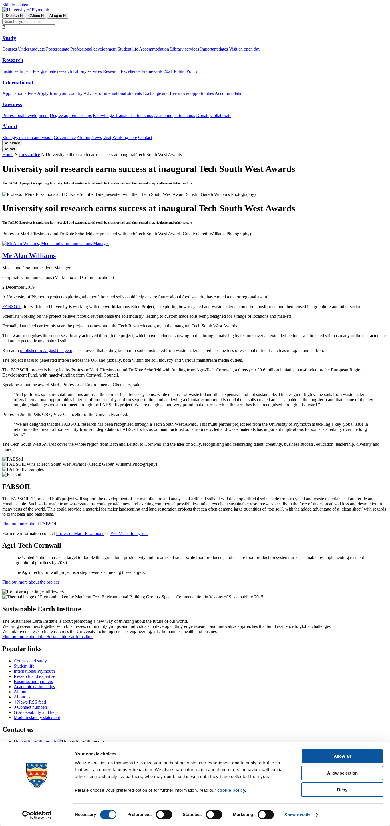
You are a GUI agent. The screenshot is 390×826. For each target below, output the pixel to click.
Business (12, 104)
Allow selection (342, 773)
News (96, 137)
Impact (25, 71)
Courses (9, 49)
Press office (29, 154)
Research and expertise (34, 676)
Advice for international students (112, 93)
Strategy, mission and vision (27, 137)
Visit (107, 137)
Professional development (93, 49)
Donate (202, 115)
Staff (10, 149)
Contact (145, 137)
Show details (297, 814)
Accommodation (154, 49)
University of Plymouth (35, 741)
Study (9, 38)
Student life (128, 49)
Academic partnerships (174, 115)
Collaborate (220, 115)
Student (12, 143)
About (9, 126)
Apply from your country (60, 93)
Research (12, 60)
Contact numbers (31, 707)
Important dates (214, 49)
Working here (124, 137)
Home (7, 154)
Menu (36, 15)
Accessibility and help (36, 712)
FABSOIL (11, 306)
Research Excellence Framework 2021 (138, 71)
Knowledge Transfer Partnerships (123, 115)
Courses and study (30, 660)
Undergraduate (31, 49)
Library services (184, 49)
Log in (57, 15)
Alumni (83, 137)
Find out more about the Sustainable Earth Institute (47, 636)
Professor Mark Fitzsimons (80, 533)
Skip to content (15, 4)
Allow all (342, 756)
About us (22, 696)
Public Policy (186, 71)
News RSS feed (30, 702)
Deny (342, 789)
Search (14, 15)
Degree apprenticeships (71, 115)
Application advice (19, 93)
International (17, 82)
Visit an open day (244, 49)
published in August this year (46, 350)
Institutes (10, 71)
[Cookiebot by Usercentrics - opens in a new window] (37, 815)
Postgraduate (57, 49)
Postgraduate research (52, 71)
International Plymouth (34, 671)
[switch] (164, 814)
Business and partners (33, 681)
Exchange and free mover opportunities (178, 93)
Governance (65, 137)
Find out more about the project (30, 582)
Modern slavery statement (37, 717)
